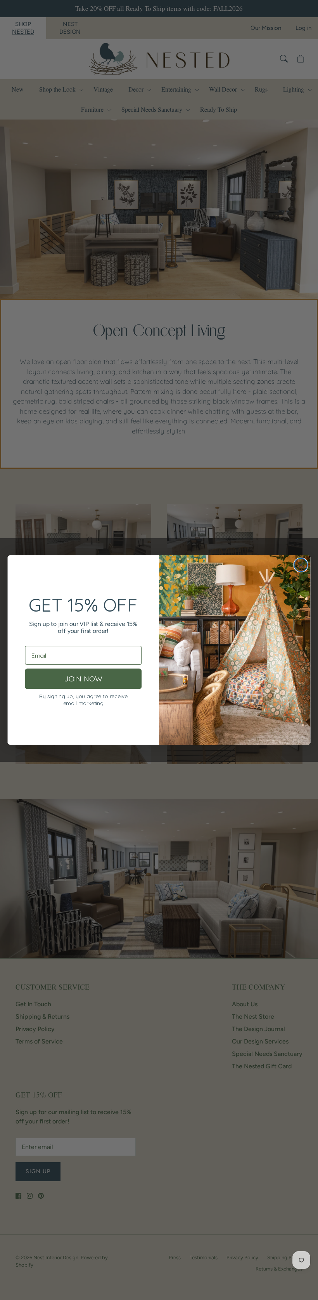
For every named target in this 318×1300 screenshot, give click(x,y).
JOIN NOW (83, 678)
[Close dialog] (301, 565)
